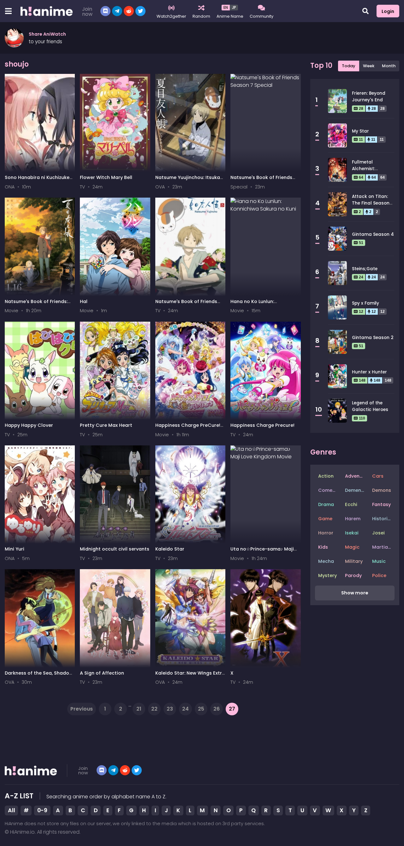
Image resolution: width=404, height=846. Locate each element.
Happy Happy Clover (29, 425)
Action (326, 476)
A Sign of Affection (102, 673)
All (11, 810)
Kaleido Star (169, 549)
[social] (102, 770)
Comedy (328, 490)
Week (368, 66)
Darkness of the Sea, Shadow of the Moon (39, 676)
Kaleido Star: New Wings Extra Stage (190, 676)
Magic (352, 547)
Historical (383, 518)
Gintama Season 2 (373, 338)
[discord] (105, 11)
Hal (83, 301)
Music (379, 561)
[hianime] (129, 11)
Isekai (352, 533)
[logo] (47, 11)
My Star (360, 131)
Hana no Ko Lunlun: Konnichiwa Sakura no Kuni (261, 304)
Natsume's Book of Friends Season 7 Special (261, 180)
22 (154, 708)
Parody (353, 575)
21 (138, 708)
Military (354, 561)
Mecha (326, 561)
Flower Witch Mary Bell (106, 177)
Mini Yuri (14, 549)
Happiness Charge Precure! (262, 425)
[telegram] (117, 11)
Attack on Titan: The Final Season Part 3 (370, 203)
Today (348, 66)
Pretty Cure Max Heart (106, 425)
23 (170, 708)
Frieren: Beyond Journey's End (368, 96)
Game (325, 518)
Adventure (356, 476)
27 (232, 708)
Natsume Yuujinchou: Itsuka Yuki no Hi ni (187, 180)
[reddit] (125, 770)
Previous (81, 708)
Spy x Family (365, 303)
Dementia (356, 490)
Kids (323, 547)
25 (201, 708)
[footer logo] (31, 770)
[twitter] (137, 770)
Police (379, 575)
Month (388, 66)
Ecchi (351, 504)
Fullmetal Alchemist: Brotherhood (366, 168)
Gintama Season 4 (373, 234)
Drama (326, 504)
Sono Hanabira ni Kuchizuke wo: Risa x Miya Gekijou (37, 180)
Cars (377, 476)
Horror (325, 533)
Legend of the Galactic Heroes (370, 406)
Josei (378, 533)
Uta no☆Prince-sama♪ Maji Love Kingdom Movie (262, 552)
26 (216, 708)
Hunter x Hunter (369, 372)
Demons (381, 490)
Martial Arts (383, 547)
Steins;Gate (364, 269)
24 (185, 708)
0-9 (42, 810)
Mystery (327, 575)
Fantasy (381, 504)
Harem (352, 518)
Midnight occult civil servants (114, 549)
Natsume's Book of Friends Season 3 (186, 304)
